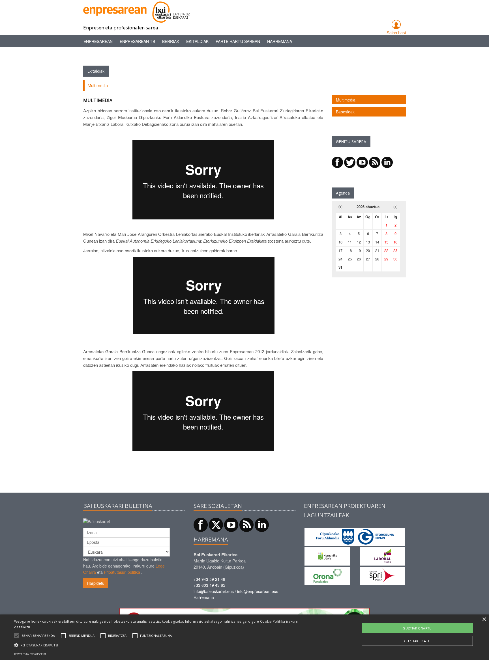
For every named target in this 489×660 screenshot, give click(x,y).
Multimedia (345, 100)
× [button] (484, 619)
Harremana (279, 41)
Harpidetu (95, 583)
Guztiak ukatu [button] (417, 641)
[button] (38, 635)
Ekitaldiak (197, 41)
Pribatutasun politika (122, 572)
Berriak (170, 41)
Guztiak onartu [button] (417, 628)
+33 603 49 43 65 (209, 585)
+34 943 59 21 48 (209, 579)
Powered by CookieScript (30, 654)
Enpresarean (98, 41)
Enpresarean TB (137, 41)
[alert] (244, 637)
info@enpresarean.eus (257, 591)
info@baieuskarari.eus (214, 591)
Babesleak (345, 112)
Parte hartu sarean (238, 41)
